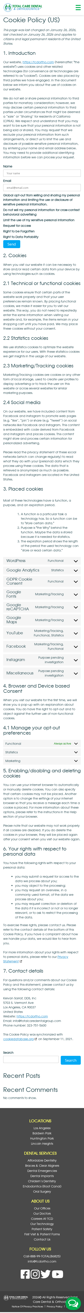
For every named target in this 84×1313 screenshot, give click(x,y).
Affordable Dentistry (42, 1160)
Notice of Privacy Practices (27, 1306)
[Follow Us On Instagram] (35, 1276)
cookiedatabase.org (18, 1039)
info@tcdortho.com (42, 1261)
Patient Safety (42, 1229)
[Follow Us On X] (46, 1276)
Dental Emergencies (42, 1171)
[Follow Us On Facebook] (26, 1276)
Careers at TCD (42, 1219)
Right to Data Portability (21, 237)
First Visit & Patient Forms (42, 1234)
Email (7, 181)
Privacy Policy (54, 1306)
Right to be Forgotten (19, 231)
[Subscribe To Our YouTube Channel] (57, 1276)
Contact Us (42, 1239)
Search (8, 1052)
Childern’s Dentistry (42, 1181)
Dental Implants (42, 1176)
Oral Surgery (42, 1191)
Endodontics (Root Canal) (42, 1186)
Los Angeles (42, 1128)
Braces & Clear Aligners (42, 1165)
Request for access (17, 226)
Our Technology (42, 1224)
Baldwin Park (42, 1133)
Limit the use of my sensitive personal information (39, 220)
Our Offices (42, 1208)
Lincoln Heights (42, 1143)
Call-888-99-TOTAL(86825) (42, 1256)
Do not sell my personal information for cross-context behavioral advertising (41, 212)
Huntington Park (42, 1138)
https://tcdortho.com (38, 62)
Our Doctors (42, 1213)
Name (7, 166)
